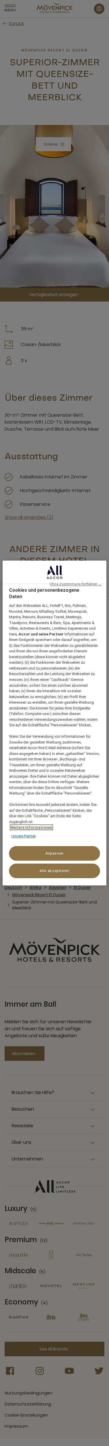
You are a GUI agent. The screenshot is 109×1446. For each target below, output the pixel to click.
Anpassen (54, 853)
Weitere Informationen (31, 827)
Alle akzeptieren (54, 871)
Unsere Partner (23, 836)
